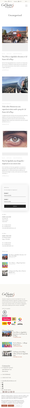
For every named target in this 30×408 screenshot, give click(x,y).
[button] (26, 5)
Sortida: (6, 199)
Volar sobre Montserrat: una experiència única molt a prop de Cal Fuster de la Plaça (14, 109)
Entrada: (6, 193)
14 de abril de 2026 (5, 70)
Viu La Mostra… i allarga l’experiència (17, 263)
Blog (3, 53)
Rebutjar (11, 405)
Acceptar (4, 405)
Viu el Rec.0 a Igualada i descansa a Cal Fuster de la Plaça (17, 255)
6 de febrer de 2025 (5, 175)
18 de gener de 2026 (5, 124)
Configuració (18, 405)
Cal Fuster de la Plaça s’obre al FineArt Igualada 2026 (17, 271)
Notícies (9, 53)
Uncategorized (17, 53)
